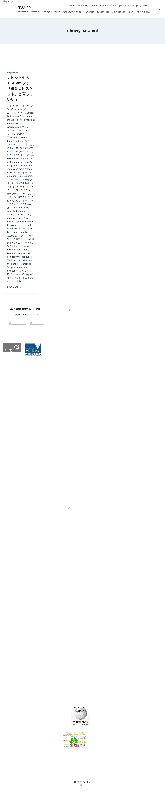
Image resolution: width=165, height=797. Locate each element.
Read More (14, 287)
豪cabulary (124, 5)
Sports (131, 12)
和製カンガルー (144, 12)
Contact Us (82, 5)
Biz (107, 12)
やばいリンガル (140, 5)
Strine (113, 5)
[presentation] (21, 55)
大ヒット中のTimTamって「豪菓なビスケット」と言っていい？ (20, 88)
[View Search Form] (159, 9)
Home (71, 5)
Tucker (100, 12)
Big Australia (118, 12)
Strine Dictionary (99, 5)
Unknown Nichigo (72, 12)
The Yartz (89, 12)
